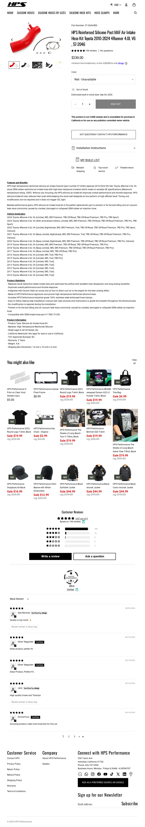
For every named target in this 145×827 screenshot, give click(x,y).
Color (74, 72)
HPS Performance (23, 821)
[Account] (126, 5)
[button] (78, 50)
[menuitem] (116, 13)
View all (134, 362)
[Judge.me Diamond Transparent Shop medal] (71, 577)
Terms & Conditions (16, 791)
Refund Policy (13, 775)
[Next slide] (61, 40)
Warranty (11, 786)
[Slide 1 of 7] (14, 65)
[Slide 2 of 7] (26, 65)
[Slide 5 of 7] (60, 65)
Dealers (46, 764)
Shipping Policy (14, 780)
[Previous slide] (11, 40)
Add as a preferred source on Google (103, 782)
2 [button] (68, 736)
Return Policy (13, 769)
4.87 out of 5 (82, 518)
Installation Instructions (91, 148)
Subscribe (129, 803)
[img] (16, 608)
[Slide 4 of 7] (49, 65)
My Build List (90, 160)
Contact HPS (13, 758)
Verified (70, 589)
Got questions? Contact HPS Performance (103, 134)
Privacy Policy (14, 764)
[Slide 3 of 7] (37, 65)
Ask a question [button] (94, 556)
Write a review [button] (50, 556)
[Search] (135, 13)
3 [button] (74, 736)
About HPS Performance (54, 758)
